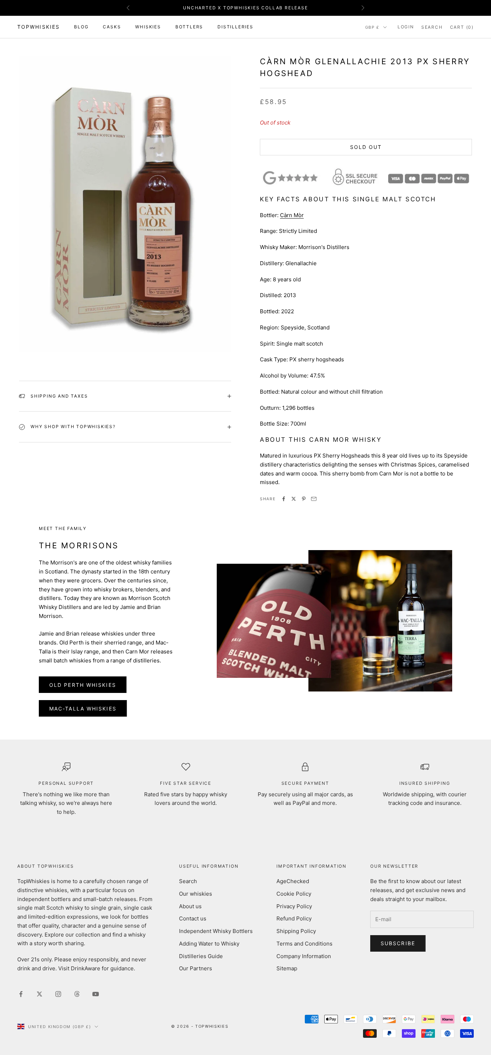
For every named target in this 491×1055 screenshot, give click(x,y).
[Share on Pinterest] (304, 499)
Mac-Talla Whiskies (82, 708)
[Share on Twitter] (294, 499)
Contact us (192, 918)
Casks (112, 26)
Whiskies (148, 26)
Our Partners (195, 968)
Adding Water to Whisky (209, 943)
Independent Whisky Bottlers (216, 931)
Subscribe (398, 943)
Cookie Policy (293, 893)
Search (188, 881)
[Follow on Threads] (77, 994)
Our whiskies (195, 893)
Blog (81, 26)
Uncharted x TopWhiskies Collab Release (245, 7)
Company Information (303, 956)
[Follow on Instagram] (58, 994)
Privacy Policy (294, 906)
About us (190, 906)
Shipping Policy (296, 931)
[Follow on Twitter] (39, 994)
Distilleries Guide (201, 956)
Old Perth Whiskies (82, 685)
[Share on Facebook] (283, 499)
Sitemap (286, 968)
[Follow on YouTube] (95, 994)
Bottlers (189, 26)
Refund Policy (294, 918)
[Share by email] (314, 499)
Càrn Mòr (292, 215)
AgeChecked (292, 881)
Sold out (366, 147)
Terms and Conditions (304, 943)
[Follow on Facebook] (20, 994)
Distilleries (235, 26)
